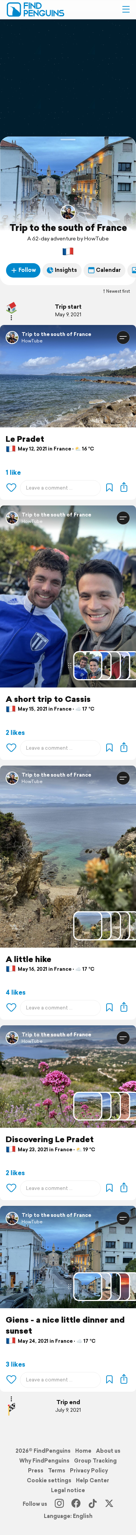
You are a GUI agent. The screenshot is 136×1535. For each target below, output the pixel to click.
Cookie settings (49, 1480)
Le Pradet (25, 438)
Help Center (92, 1480)
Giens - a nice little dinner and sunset (65, 1325)
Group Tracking (95, 1460)
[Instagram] (59, 1504)
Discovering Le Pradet (50, 1139)
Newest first (118, 291)
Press (35, 1470)
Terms (56, 1470)
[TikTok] (92, 1504)
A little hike (28, 959)
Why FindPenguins (44, 1460)
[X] (109, 1504)
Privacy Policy (89, 1470)
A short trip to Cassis (48, 699)
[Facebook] (75, 1504)
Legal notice (68, 1490)
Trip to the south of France (68, 227)
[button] (126, 9)
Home (83, 1451)
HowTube (32, 340)
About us (108, 1451)
